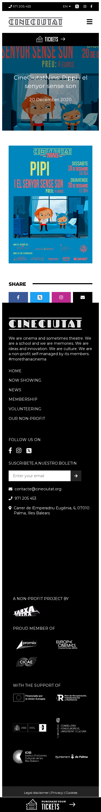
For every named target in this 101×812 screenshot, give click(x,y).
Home (15, 371)
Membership (23, 399)
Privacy (57, 793)
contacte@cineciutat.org (38, 489)
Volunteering (25, 409)
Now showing (25, 380)
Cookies (71, 793)
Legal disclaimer (36, 793)
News (15, 390)
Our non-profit (27, 418)
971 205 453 (22, 6)
